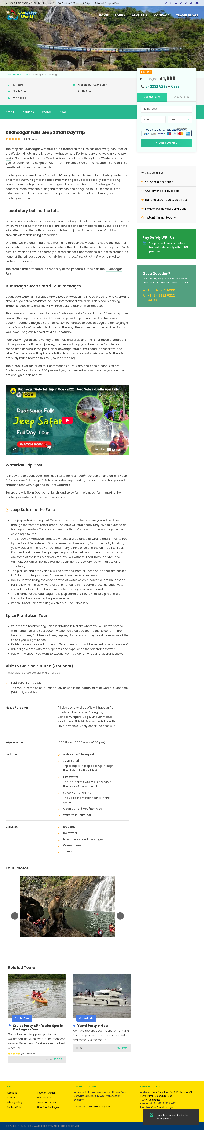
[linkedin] (176, 3)
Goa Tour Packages (48, 1107)
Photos (47, 112)
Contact (161, 15)
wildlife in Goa (31, 492)
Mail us (47, 3)
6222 (34, 3)
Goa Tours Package (162, 1107)
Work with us (44, 1097)
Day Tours (22, 74)
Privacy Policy (14, 1102)
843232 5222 (156, 86)
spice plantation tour (54, 353)
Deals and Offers (46, 1102)
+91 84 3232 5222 (19, 3)
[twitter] (186, 3)
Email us (152, 299)
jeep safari (43, 323)
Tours (120, 15)
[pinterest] (181, 3)
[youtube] (191, 3)
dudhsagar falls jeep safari (57, 594)
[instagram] (166, 3)
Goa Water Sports (39, 1126)
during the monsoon (54, 189)
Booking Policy (15, 1107)
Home (103, 15)
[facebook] (170, 3)
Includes (28, 112)
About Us (139, 15)
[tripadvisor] (197, 3)
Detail (10, 112)
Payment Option (46, 1092)
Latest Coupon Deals (108, 3)
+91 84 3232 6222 (161, 295)
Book (63, 112)
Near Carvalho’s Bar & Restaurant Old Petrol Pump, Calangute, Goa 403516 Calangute (166, 1096)
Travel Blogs (187, 15)
